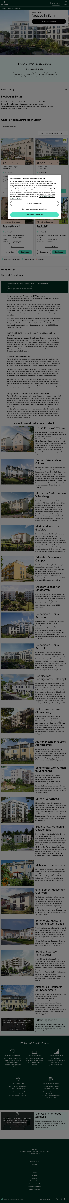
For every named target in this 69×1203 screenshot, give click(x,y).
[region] (34, 197)
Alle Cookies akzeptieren (34, 215)
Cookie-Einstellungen (34, 203)
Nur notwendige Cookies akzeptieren (34, 209)
